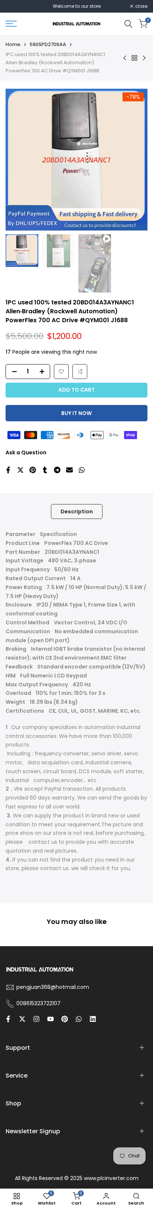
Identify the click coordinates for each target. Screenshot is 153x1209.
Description (77, 511)
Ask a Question (26, 452)
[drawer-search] (128, 24)
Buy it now (76, 413)
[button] (61, 371)
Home (13, 44)
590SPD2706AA (48, 44)
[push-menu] (11, 23)
